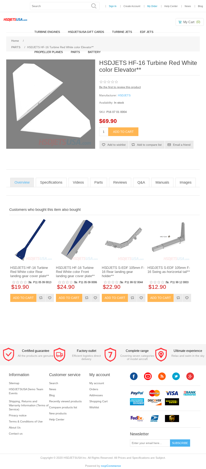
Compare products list (63, 407)
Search (53, 383)
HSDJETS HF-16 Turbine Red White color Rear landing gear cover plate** (29, 272)
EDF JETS (146, 31)
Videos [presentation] (78, 182)
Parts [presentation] (98, 182)
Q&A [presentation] (141, 182)
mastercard (154, 393)
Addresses (96, 395)
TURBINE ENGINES (47, 31)
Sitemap (14, 383)
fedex (137, 418)
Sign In (112, 6)
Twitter (176, 376)
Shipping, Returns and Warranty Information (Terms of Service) (28, 405)
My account (96, 383)
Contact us (16, 433)
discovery (154, 401)
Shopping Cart (98, 401)
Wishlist (94, 407)
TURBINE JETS (122, 31)
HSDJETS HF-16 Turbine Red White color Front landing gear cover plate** (75, 272)
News (188, 6)
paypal (137, 393)
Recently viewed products (65, 401)
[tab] (22, 182)
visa (172, 393)
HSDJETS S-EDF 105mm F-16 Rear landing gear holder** (123, 272)
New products (58, 413)
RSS (162, 376)
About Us (15, 427)
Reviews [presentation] (120, 182)
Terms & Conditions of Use (26, 421)
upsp (154, 418)
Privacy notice (18, 415)
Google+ (190, 376)
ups (172, 418)
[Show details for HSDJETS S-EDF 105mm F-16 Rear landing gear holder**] (123, 240)
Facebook (134, 376)
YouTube (148, 376)
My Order (152, 6)
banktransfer (189, 393)
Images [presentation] (186, 182)
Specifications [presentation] (51, 182)
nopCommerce (111, 465)
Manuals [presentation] (162, 182)
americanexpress (137, 401)
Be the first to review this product (120, 87)
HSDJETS (124, 95)
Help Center (171, 6)
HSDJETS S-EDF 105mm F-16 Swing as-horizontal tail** (168, 270)
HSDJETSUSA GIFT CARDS (86, 31)
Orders (93, 389)
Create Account (132, 6)
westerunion (172, 401)
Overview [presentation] (22, 182)
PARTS (75, 52)
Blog (200, 6)
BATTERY (94, 52)
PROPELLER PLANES (48, 52)
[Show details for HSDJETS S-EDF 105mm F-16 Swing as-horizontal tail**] (169, 240)
